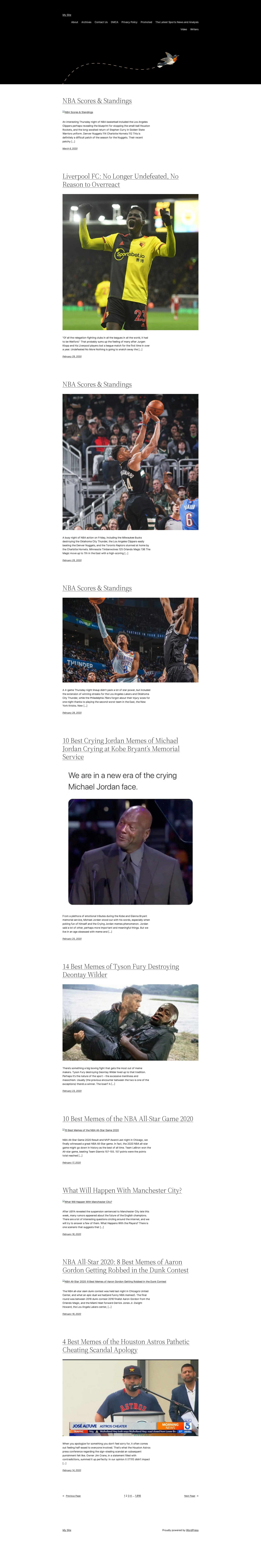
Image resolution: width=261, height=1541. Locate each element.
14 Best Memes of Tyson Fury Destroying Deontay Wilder (121, 970)
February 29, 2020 (72, 356)
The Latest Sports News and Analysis (176, 22)
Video (184, 29)
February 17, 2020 (72, 1162)
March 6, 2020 (70, 148)
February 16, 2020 (72, 1234)
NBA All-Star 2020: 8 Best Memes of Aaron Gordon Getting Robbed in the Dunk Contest (126, 1266)
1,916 (138, 1495)
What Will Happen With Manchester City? (122, 1190)
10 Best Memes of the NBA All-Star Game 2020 (128, 1119)
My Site (67, 14)
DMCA (114, 22)
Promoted (146, 22)
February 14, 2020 (72, 1470)
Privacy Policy (129, 22)
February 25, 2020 (72, 938)
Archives (86, 22)
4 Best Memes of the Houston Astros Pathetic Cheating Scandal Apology (126, 1345)
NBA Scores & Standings (97, 100)
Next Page (191, 1495)
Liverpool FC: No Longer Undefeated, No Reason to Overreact (120, 180)
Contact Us (101, 22)
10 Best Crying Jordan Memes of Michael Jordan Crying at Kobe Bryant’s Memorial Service (121, 748)
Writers (194, 29)
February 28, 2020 (72, 712)
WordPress (192, 1530)
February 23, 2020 (72, 1090)
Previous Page (72, 1495)
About (74, 22)
